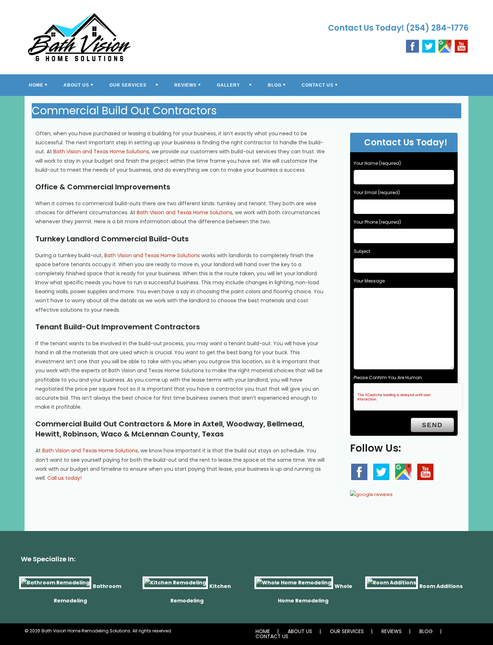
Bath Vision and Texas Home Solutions (101, 151)
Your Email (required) (377, 192)
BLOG (426, 631)
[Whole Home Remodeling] (293, 585)
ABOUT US (300, 631)
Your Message (369, 281)
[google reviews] (371, 492)
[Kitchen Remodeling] (175, 585)
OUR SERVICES (347, 631)
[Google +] (445, 45)
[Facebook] (412, 45)
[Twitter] (429, 45)
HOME (263, 631)
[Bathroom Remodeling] (55, 585)
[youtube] (461, 45)
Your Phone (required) (377, 222)
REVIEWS (391, 631)
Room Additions (441, 585)
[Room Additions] (391, 585)
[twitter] (381, 471)
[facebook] (359, 471)
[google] (403, 471)
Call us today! (64, 478)
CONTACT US (272, 636)
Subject (362, 251)
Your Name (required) (377, 163)
